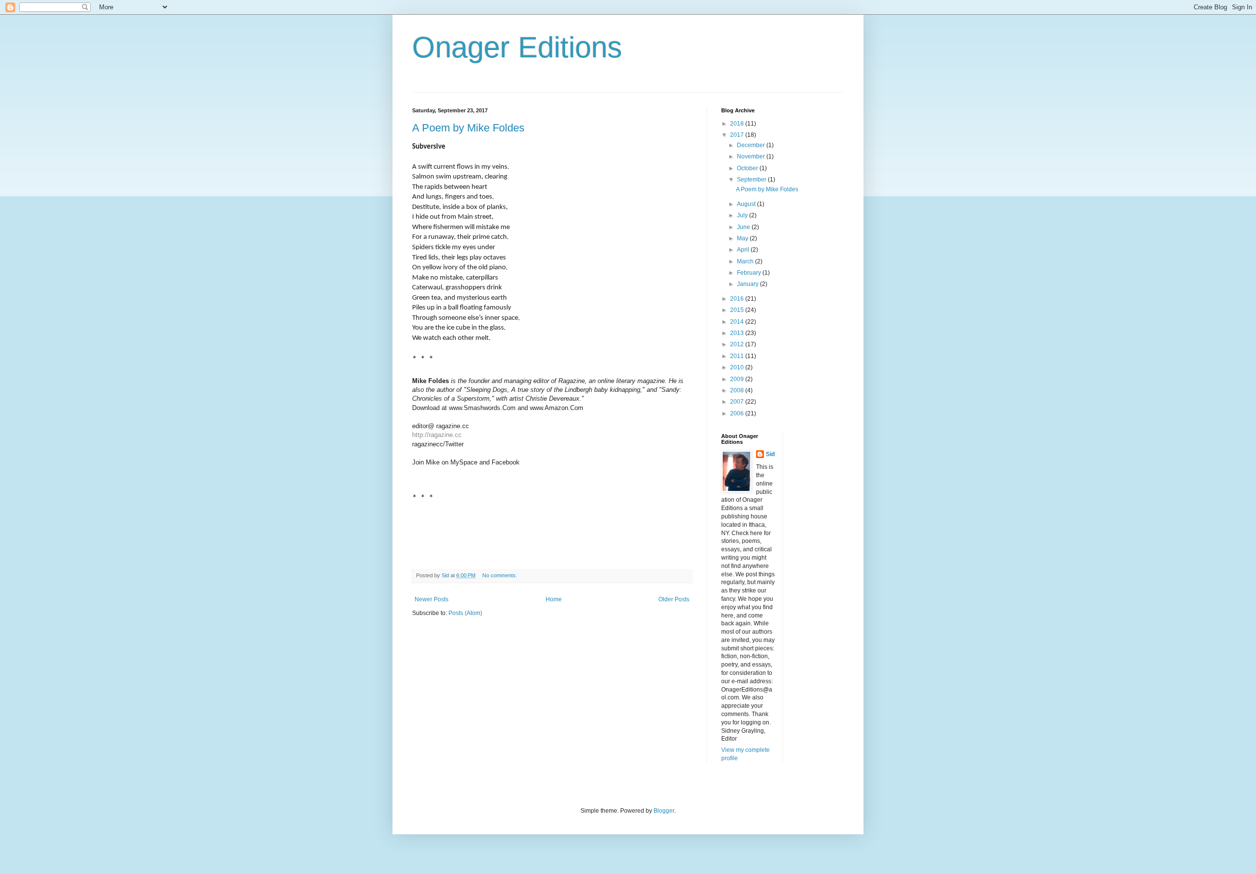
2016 (737, 298)
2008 (737, 390)
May (743, 238)
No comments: (500, 575)
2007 (737, 401)
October (748, 168)
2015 (737, 310)
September (752, 179)
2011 (737, 356)
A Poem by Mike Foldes (468, 128)
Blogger (664, 810)
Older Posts (673, 599)
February (749, 272)
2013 (737, 333)
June (744, 227)
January (748, 284)
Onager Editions (517, 47)
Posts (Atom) (465, 613)
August (747, 204)
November (751, 156)
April (744, 249)
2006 (737, 413)
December (751, 145)
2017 (737, 134)
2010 (737, 367)
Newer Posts (431, 599)
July (743, 215)
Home (554, 599)
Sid (770, 454)
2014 (737, 321)
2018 (737, 123)
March (746, 261)
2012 (737, 344)
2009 (737, 379)
